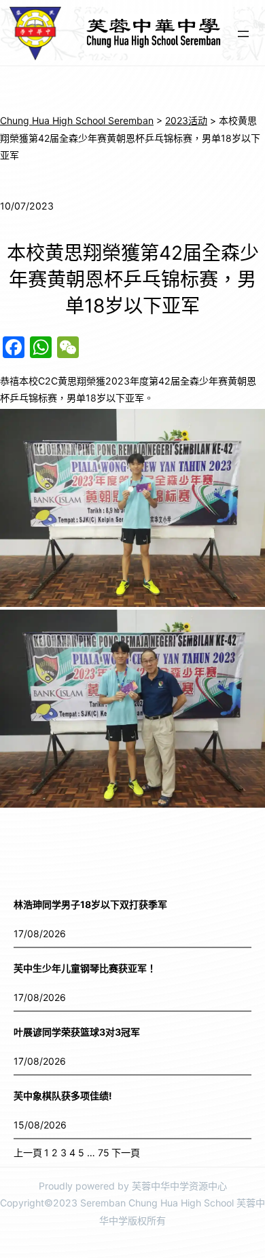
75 (103, 1152)
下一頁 (125, 1152)
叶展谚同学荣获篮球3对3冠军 (77, 1032)
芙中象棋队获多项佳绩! (63, 1095)
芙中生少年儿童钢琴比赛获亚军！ (85, 968)
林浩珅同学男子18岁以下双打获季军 (90, 904)
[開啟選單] (243, 34)
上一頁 (28, 1152)
